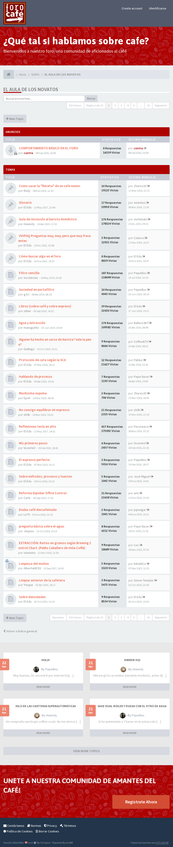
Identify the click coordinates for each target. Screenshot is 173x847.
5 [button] (134, 105)
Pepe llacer (141, 377)
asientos (140, 203)
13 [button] (148, 105)
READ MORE (43, 686)
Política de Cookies (19, 831)
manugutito (31, 328)
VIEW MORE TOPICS (86, 751)
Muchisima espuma (32, 393)
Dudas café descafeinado (37, 509)
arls (136, 493)
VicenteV (29, 448)
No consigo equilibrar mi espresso (44, 410)
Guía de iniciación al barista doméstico (47, 219)
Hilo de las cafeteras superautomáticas (46, 706)
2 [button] (115, 105)
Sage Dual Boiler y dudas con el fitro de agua (132, 706)
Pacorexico (141, 427)
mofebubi (140, 219)
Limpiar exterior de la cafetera (41, 580)
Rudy (27, 191)
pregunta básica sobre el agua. (41, 526)
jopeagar (140, 510)
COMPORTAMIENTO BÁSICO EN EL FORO (48, 148)
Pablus (138, 360)
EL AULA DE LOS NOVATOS (30, 89)
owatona (29, 553)
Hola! (45, 660)
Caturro (139, 238)
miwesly (29, 224)
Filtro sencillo (29, 273)
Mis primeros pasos (33, 443)
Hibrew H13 (132, 660)
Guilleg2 (29, 349)
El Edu (28, 207)
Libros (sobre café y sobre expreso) (44, 306)
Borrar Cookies (48, 831)
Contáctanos (15, 826)
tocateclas (31, 278)
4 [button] (127, 105)
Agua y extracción (31, 323)
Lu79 (27, 514)
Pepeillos (140, 273)
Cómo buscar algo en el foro (39, 256)
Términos (69, 826)
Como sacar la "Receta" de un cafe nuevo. (49, 186)
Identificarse (157, 8)
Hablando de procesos (35, 376)
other (27, 311)
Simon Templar (144, 580)
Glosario (25, 202)
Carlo (27, 498)
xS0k (27, 415)
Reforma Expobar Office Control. (42, 493)
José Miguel (142, 476)
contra (28, 153)
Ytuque (28, 585)
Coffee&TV (141, 342)
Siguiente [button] (161, 105)
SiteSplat (45, 842)
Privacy (51, 826)
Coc (136, 545)
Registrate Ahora (141, 802)
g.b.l (26, 294)
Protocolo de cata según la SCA (42, 360)
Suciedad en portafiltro (36, 289)
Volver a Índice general (21, 631)
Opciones (58, 617)
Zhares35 (140, 186)
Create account (132, 8)
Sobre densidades (32, 597)
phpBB (69, 842)
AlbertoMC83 (32, 568)
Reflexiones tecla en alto (37, 426)
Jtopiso (29, 531)
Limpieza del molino (33, 563)
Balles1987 (141, 323)
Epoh (27, 398)
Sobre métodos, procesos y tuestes (45, 476)
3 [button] (121, 105)
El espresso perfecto (34, 460)
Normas (35, 826)
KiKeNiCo (140, 564)
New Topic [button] (16, 119)
